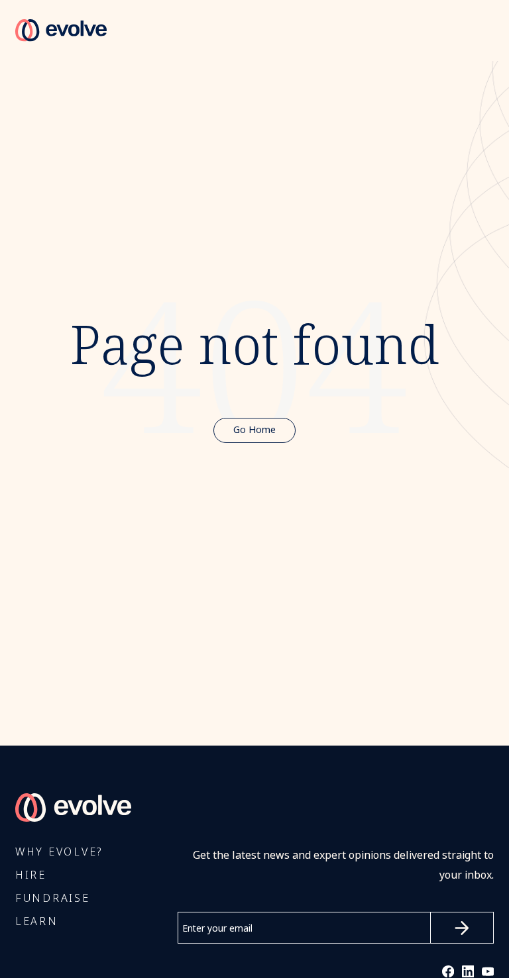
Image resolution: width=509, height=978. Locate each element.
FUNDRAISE (52, 898)
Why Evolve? (59, 852)
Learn (36, 921)
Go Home (254, 430)
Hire (30, 875)
